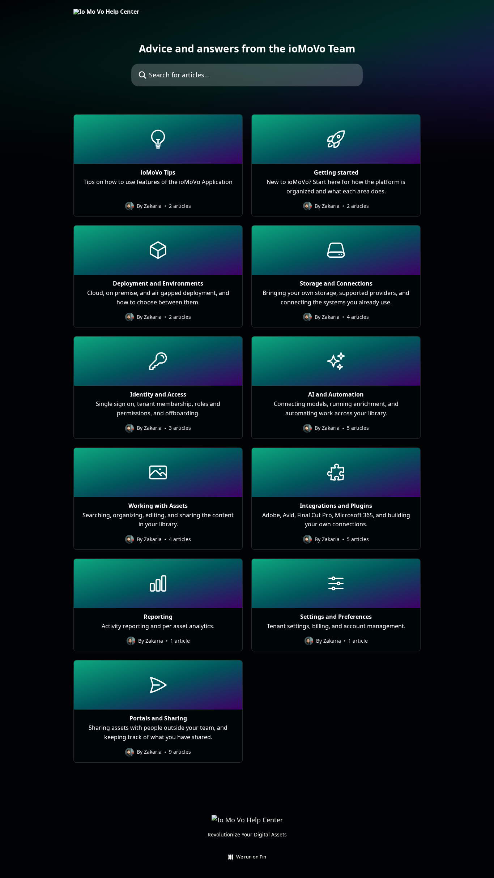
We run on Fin (251, 856)
